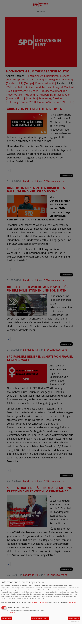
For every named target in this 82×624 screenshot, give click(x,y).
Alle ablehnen (6, 618)
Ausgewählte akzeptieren (40, 618)
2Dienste (11, 613)
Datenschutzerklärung (39, 602)
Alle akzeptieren (73, 618)
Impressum (72, 602)
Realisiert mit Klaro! (75, 621)
